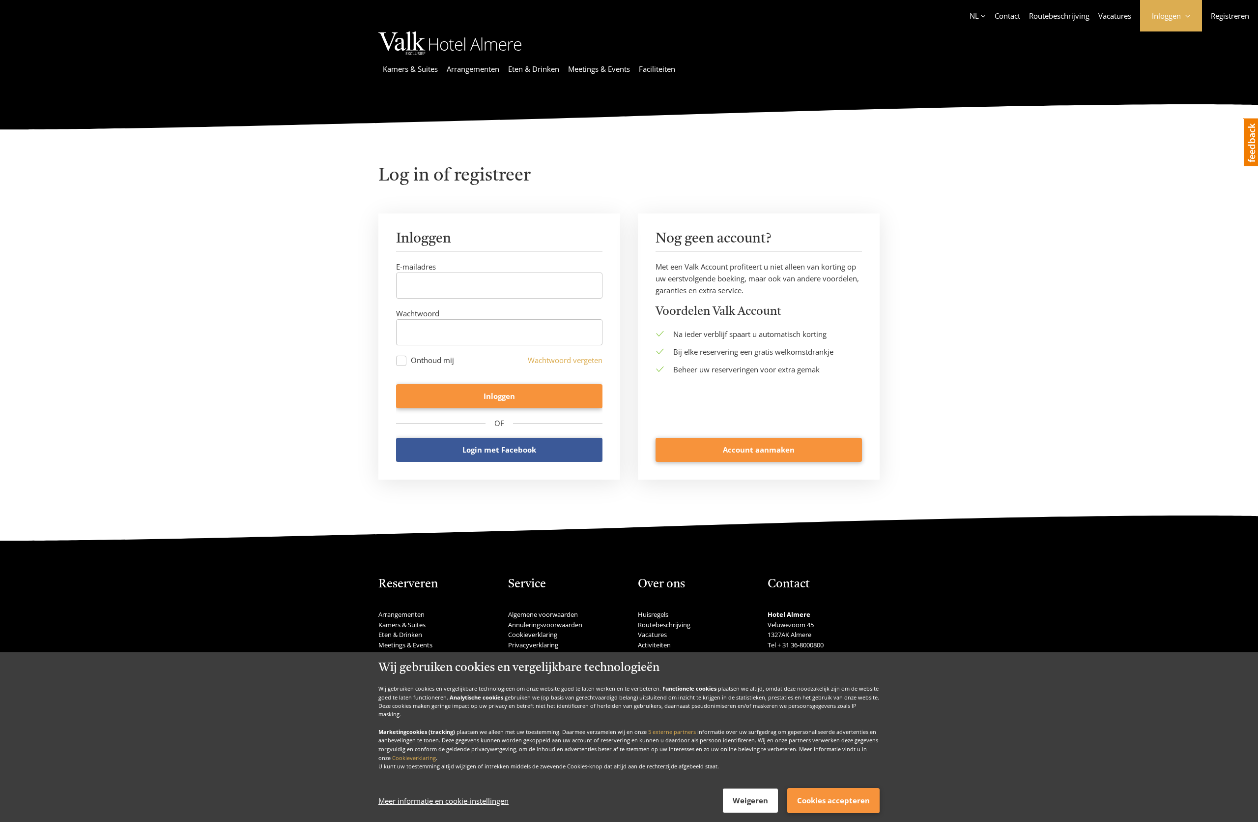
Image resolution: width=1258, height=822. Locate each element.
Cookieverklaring (414, 757)
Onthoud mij (432, 360)
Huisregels (653, 614)
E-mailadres (416, 267)
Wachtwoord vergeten (565, 360)
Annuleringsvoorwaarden (545, 624)
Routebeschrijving (1059, 16)
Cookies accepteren (833, 800)
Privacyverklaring (533, 644)
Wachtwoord (417, 313)
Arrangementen (473, 69)
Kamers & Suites (410, 69)
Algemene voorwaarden (543, 614)
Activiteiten (654, 644)
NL (974, 16)
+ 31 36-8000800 (800, 644)
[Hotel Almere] (449, 56)
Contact (1007, 16)
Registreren (1230, 16)
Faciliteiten (657, 69)
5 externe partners (672, 731)
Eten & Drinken (533, 69)
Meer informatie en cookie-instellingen (443, 801)
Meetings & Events (599, 69)
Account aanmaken (759, 450)
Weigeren (750, 800)
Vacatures (1114, 16)
